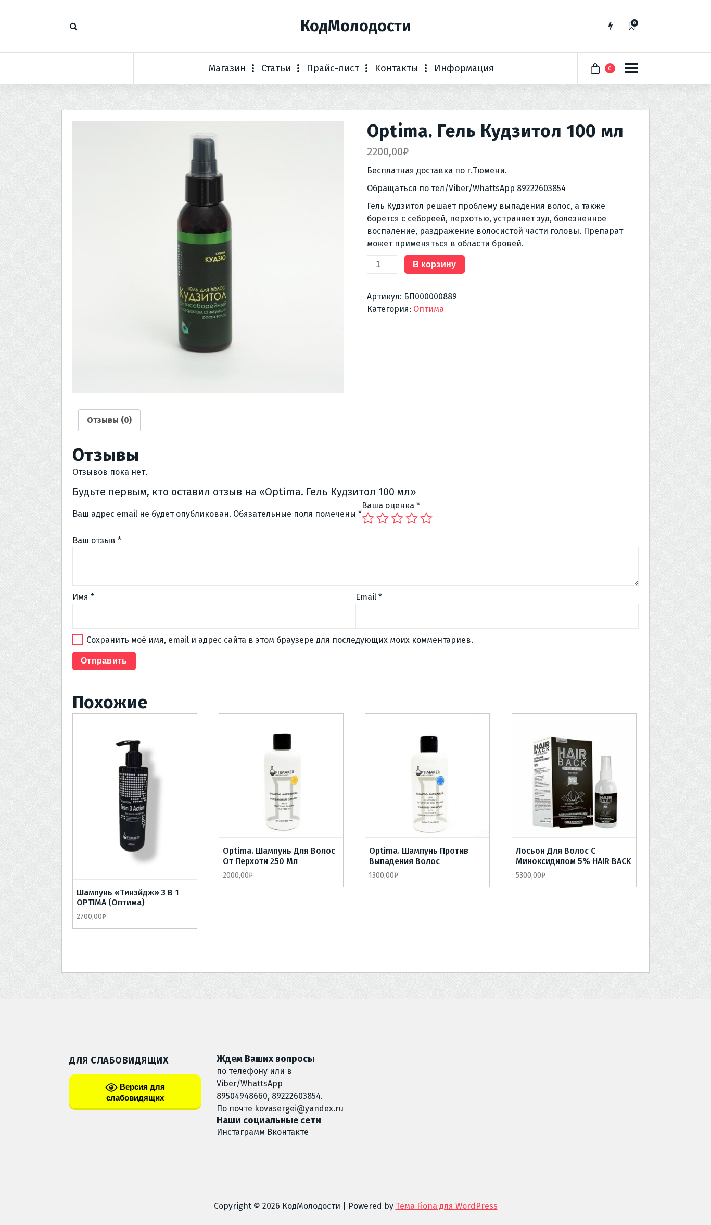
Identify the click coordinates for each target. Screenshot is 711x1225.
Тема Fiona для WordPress (447, 1206)
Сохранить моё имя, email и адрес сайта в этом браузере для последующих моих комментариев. (279, 640)
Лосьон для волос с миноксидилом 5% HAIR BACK (573, 856)
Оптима (428, 309)
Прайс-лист (333, 68)
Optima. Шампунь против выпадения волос (418, 856)
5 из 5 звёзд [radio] (426, 518)
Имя (83, 597)
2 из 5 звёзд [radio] (382, 518)
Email (368, 597)
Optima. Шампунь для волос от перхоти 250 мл (279, 856)
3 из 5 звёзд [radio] (397, 518)
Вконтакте (288, 1132)
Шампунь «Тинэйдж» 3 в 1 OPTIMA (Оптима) (128, 897)
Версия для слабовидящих (135, 1092)
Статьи (276, 68)
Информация (464, 68)
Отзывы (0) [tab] (109, 420)
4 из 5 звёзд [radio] (411, 518)
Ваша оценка (391, 505)
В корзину (434, 264)
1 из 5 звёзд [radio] (368, 518)
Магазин (227, 68)
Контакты (396, 68)
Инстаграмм (241, 1132)
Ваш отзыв (96, 540)
